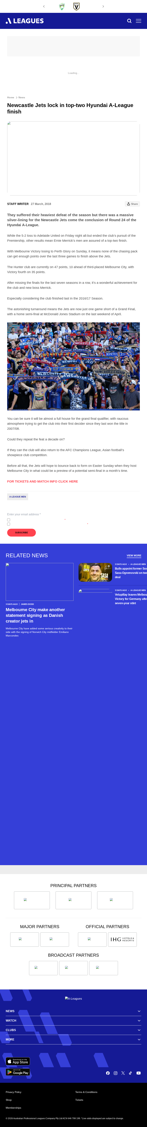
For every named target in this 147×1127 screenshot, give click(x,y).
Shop (9, 1099)
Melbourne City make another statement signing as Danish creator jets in (35, 615)
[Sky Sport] (103, 968)
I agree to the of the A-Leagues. (38, 519)
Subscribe (21, 532)
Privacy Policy (35, 519)
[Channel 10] (43, 968)
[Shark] (115, 900)
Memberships (13, 1107)
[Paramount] (73, 968)
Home (10, 97)
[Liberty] (24, 939)
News (21, 97)
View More (134, 555)
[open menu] (138, 21)
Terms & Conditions (86, 1092)
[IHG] (122, 939)
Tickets (79, 1099)
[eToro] (55, 939)
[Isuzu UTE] (32, 900)
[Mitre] (92, 939)
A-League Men (17, 497)
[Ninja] (73, 900)
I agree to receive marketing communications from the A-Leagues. (49, 524)
